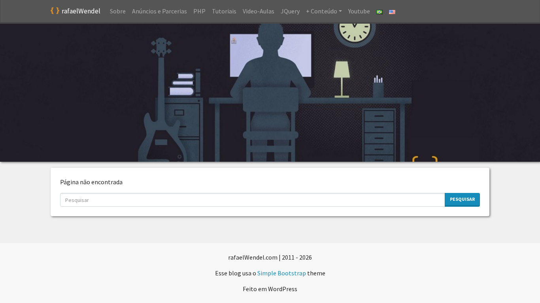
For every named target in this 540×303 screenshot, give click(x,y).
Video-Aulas (258, 11)
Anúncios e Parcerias (159, 11)
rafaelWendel (81, 11)
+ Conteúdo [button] (321, 11)
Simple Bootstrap (281, 273)
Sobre (118, 11)
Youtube (359, 11)
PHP (199, 11)
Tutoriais (224, 11)
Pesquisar (462, 199)
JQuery (290, 11)
